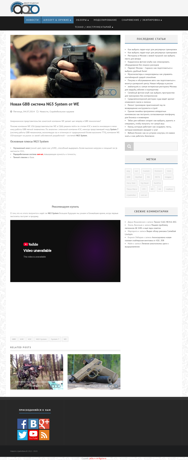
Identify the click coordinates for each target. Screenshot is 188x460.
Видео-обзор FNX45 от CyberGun (94, 385)
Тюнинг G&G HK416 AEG (165, 222)
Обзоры (81, 19)
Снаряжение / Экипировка (141, 19)
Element (158, 171)
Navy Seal (131, 183)
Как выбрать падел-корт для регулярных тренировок (152, 49)
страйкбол (131, 195)
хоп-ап (40, 154)
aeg (128, 171)
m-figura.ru (101, 458)
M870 (157, 177)
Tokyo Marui (132, 189)
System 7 (55, 339)
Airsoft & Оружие (56, 19)
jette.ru (92, 458)
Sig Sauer (145, 183)
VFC (144, 189)
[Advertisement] (65, 181)
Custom (146, 171)
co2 (136, 171)
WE (65, 339)
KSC (30, 339)
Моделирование (105, 19)
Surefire (157, 183)
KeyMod (138, 177)
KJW (22, 339)
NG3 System (41, 339)
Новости (32, 19)
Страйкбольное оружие (62, 111)
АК (160, 189)
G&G (169, 171)
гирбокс (169, 189)
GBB (14, 339)
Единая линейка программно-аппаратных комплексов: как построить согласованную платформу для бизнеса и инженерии (150, 114)
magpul (168, 177)
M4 (148, 177)
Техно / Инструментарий (93, 26)
